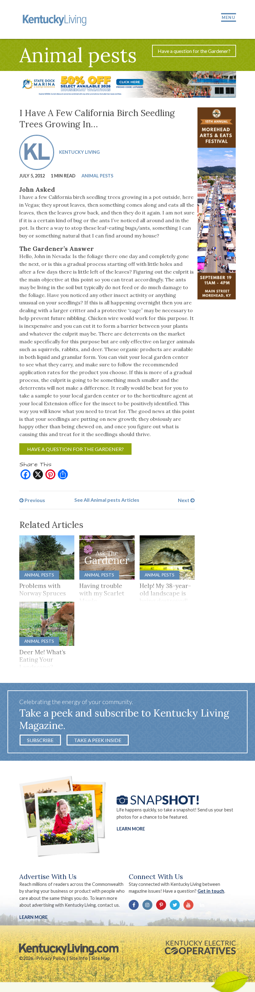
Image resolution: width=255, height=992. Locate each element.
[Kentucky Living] (55, 19)
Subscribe (40, 740)
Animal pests (97, 175)
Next (184, 500)
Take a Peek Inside (97, 740)
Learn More (131, 828)
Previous (34, 500)
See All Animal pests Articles (106, 500)
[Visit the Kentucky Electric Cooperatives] (200, 947)
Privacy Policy (51, 958)
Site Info (78, 958)
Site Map (100, 958)
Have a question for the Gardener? (194, 51)
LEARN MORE (33, 917)
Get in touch (210, 891)
